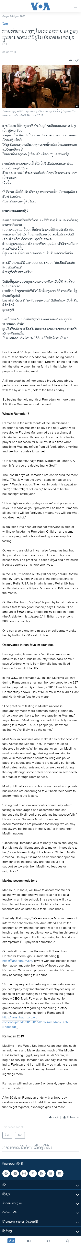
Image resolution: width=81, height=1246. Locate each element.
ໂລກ (5, 24)
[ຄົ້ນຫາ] (68, 1241)
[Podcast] (50, 1173)
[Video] (29, 1241)
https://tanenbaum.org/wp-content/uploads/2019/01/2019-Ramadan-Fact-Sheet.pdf (35, 1022)
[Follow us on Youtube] (15, 1173)
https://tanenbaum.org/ (17, 961)
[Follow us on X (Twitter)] (33, 1173)
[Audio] (48, 1241)
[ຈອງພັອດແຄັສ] (59, 1173)
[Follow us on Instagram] (24, 1173)
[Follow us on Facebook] (6, 1173)
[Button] (74, 60)
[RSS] (42, 1173)
